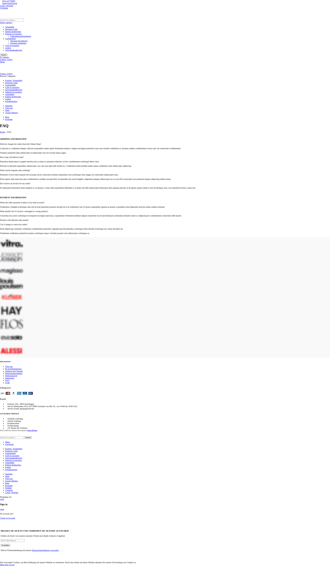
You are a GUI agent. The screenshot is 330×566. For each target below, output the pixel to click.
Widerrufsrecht (11, 376)
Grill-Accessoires (12, 45)
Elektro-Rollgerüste (13, 32)
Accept (11, 565)
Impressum (9, 378)
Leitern (8, 48)
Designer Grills (11, 29)
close (2, 499)
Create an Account (7, 518)
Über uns (9, 366)
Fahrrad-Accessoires (13, 34)
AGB (7, 383)
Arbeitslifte (9, 27)
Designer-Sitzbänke (18, 43)
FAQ (7, 380)
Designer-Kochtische (18, 41)
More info (4, 565)
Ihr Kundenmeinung (13, 369)
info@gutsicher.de (9, 3)
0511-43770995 (8, 1)
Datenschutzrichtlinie (13, 373)
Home (2, 132)
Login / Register (11, 492)
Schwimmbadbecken (13, 50)
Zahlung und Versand (14, 371)
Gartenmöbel (10, 39)
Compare (9, 490)
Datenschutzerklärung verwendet (45, 550)
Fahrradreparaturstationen (20, 36)
